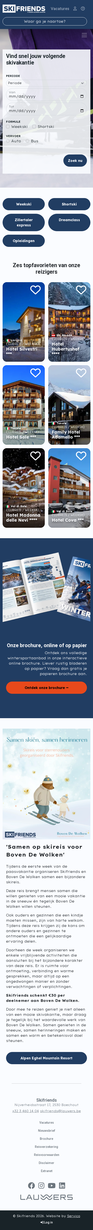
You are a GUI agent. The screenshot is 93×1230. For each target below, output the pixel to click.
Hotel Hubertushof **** (65, 349)
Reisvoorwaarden (46, 1155)
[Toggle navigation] (84, 35)
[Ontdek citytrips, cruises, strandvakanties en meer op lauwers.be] (46, 1197)
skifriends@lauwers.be (60, 1111)
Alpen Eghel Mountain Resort (46, 1058)
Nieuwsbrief (46, 1130)
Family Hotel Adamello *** (66, 434)
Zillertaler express (24, 222)
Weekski (19, 126)
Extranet (46, 1171)
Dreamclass (69, 220)
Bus (34, 141)
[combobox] (45, 21)
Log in (48, 1222)
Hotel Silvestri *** (21, 351)
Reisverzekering (46, 1147)
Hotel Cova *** (68, 520)
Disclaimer (46, 1163)
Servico (73, 1216)
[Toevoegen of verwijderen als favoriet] (35, 289)
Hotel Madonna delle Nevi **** (23, 517)
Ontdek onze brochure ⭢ (47, 687)
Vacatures (60, 8)
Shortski (46, 126)
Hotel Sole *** (21, 437)
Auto (16, 141)
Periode (13, 76)
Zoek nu (75, 160)
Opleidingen (24, 241)
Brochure (46, 1138)
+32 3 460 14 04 (25, 1111)
